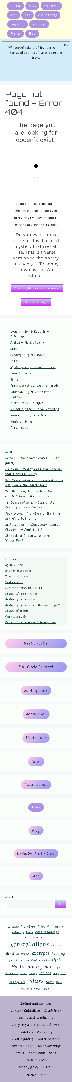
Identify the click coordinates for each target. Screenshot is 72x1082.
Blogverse (17, 24)
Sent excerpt (14, 582)
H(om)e (15, 5)
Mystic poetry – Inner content (33, 367)
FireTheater (36, 738)
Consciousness (20, 373)
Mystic (57, 960)
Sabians (45, 973)
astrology (18, 932)
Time (59, 982)
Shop (32, 33)
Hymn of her (14, 565)
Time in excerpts (16, 576)
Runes (36, 807)
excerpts (41, 953)
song (56, 973)
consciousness (35, 937)
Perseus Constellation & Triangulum (30, 622)
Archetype (51, 5)
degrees (55, 945)
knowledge (22, 960)
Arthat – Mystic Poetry (27, 342)
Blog (36, 830)
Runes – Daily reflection (28, 415)
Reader (15, 33)
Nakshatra (12, 973)
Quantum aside (16, 616)
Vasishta (26, 988)
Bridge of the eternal (20, 599)
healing (58, 953)
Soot (13, 15)
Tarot (14, 361)
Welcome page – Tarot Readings (34, 409)
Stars (32, 5)
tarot (50, 982)
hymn (11, 960)
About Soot (36, 714)
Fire (27, 15)
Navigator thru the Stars (36, 853)
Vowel (46, 988)
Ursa (8, 452)
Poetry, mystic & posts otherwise (35, 385)
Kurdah (35, 960)
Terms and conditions (36, 1018)
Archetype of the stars (27, 355)
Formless (11, 559)
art (50, 926)
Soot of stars (36, 691)
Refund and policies (36, 1003)
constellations (30, 944)
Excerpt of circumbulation (23, 588)
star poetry (18, 982)
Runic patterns (21, 421)
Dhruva (25, 954)
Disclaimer (52, 1010)
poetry (33, 973)
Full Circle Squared (36, 667)
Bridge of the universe (21, 593)
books (29, 932)
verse (37, 988)
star (63, 973)
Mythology (52, 967)
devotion (12, 953)
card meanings (47, 932)
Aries (41, 926)
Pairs (23, 973)
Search (10, 897)
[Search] (60, 904)
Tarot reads (19, 427)
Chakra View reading (36, 1032)
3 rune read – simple (26, 403)
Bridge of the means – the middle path (33, 605)
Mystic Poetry (47, 15)
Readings (39, 24)
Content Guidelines (26, 1010)
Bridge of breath (17, 610)
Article (59, 926)
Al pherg (13, 926)
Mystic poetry (27, 967)
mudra (46, 960)
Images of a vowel (18, 571)
